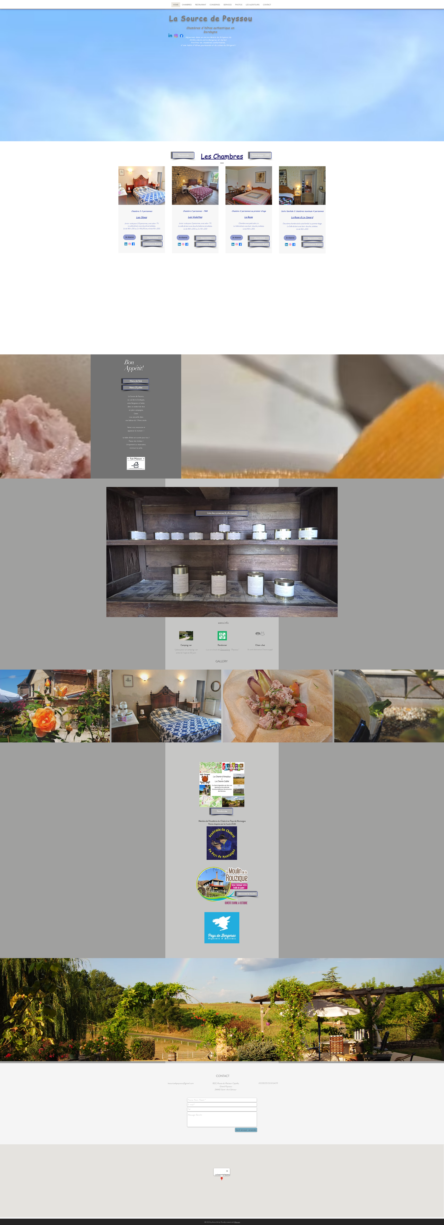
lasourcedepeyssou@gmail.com (181, 1083)
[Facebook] (181, 36)
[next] (439, 708)
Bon (129, 362)
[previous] (5, 708)
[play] (439, 740)
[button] (55, 706)
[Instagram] (176, 36)
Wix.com (237, 1222)
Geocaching (225, 649)
